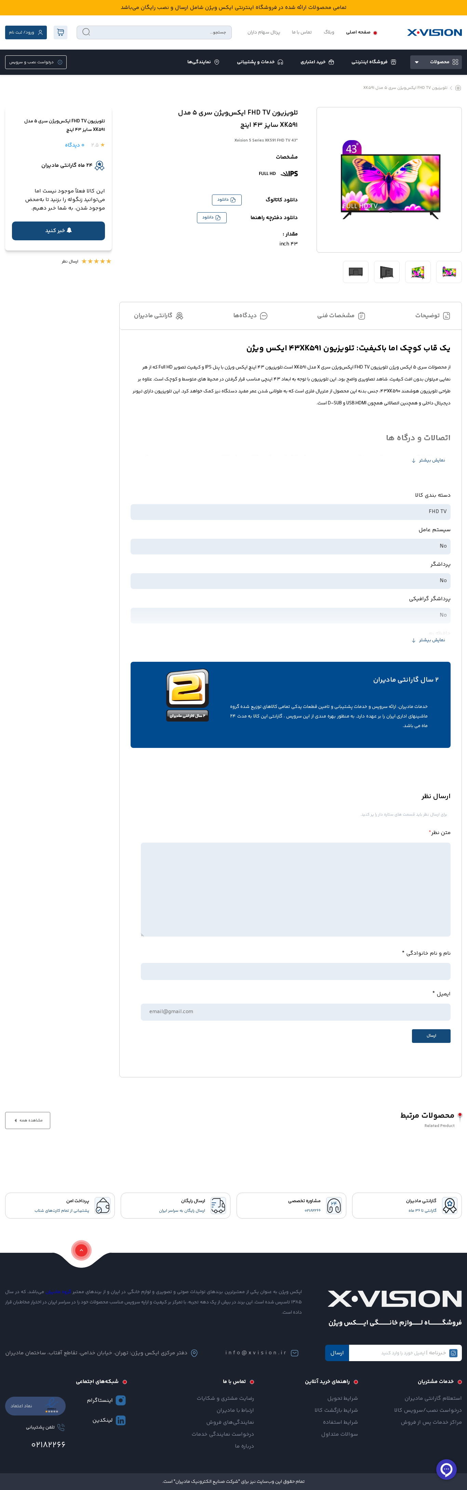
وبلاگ (329, 32)
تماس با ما (302, 32)
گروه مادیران (58, 1292)
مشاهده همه (30, 1120)
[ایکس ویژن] (434, 32)
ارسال (337, 1353)
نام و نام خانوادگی (428, 953)
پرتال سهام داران (264, 32)
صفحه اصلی (358, 32)
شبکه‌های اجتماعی (97, 1382)
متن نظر (440, 832)
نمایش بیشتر (432, 460)
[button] (58, 231)
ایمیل (444, 994)
